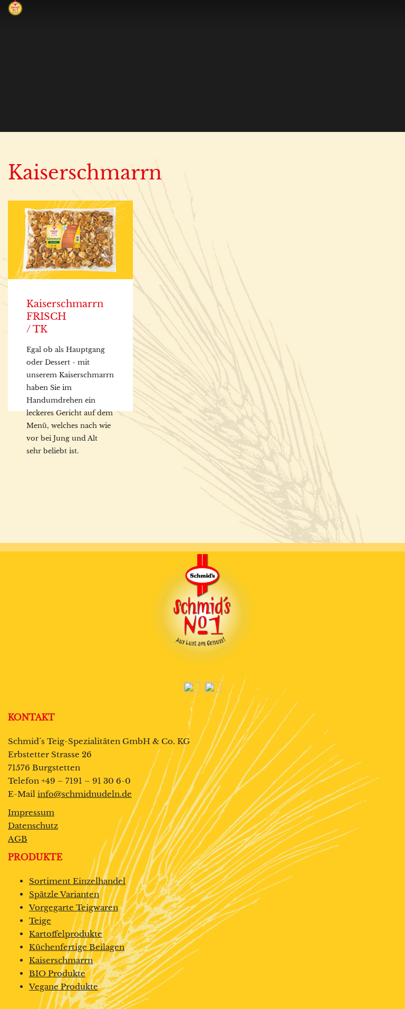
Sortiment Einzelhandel (77, 881)
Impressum (31, 812)
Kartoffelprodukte (65, 934)
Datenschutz (33, 826)
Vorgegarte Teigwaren (73, 907)
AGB (17, 839)
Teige (40, 921)
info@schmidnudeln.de (84, 794)
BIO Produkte (57, 973)
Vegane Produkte (63, 987)
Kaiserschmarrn (61, 960)
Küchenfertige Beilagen (76, 947)
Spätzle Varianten (64, 894)
